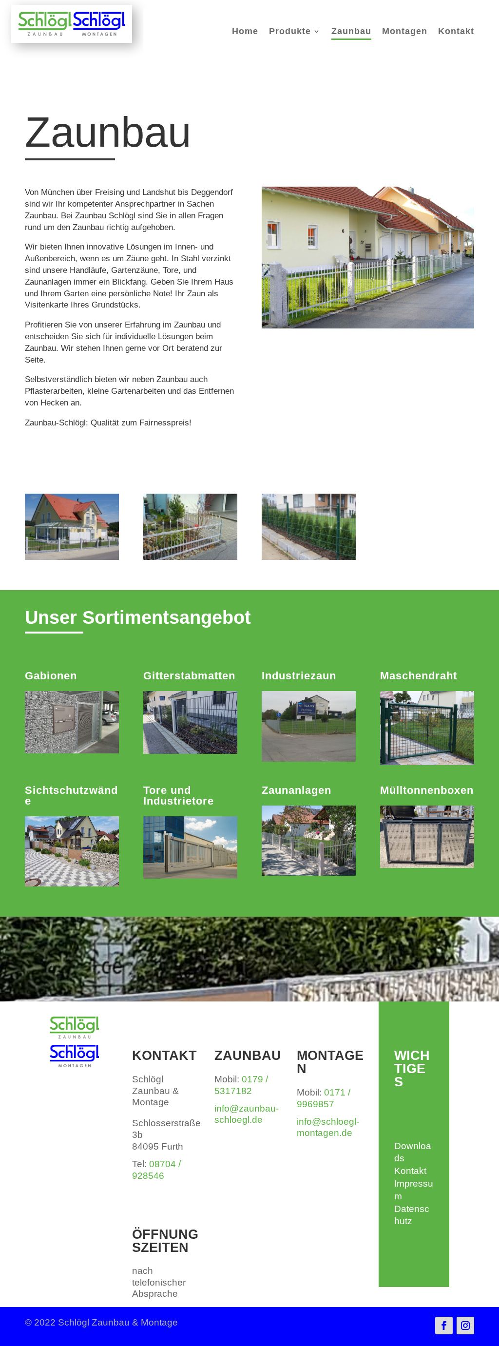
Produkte (290, 32)
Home (245, 32)
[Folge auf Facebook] (444, 1325)
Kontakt (456, 32)
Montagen (404, 32)
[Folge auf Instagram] (465, 1325)
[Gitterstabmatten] (308, 557)
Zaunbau (351, 32)
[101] (71, 557)
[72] (190, 557)
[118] (368, 325)
